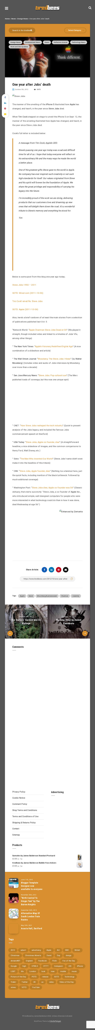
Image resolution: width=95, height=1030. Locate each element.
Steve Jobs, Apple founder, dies (35, 471)
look (43, 971)
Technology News (78, 42)
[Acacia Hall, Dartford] (14, 929)
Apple (72, 104)
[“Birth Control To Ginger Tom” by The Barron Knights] (14, 898)
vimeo (13, 987)
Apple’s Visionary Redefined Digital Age (54, 346)
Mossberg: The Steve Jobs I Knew (54, 359)
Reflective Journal (60, 42)
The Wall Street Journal (25, 359)
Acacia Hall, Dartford (31, 928)
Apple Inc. (75, 492)
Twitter (25, 982)
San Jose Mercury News (25, 375)
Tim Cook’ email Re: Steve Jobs (27, 301)
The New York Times (23, 346)
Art (58, 950)
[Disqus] (47, 681)
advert (23, 950)
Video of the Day (66, 982)
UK (34, 982)
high (24, 966)
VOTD (24, 987)
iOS (70, 966)
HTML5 (35, 966)
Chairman (64, 596)
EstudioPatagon (55, 1021)
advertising (36, 950)
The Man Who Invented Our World (36, 458)
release (45, 977)
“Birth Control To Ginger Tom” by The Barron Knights (30, 901)
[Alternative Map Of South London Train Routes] (14, 913)
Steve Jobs (53, 108)
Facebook (42, 961)
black (31, 596)
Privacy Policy (18, 792)
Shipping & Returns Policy (24, 822)
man (53, 971)
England (29, 961)
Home (7, 19)
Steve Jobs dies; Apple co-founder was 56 (52, 487)
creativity (75, 596)
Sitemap (16, 835)
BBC (67, 950)
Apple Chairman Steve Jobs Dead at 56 (48, 330)
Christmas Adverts (33, 955)
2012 (13, 950)
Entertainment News (32, 42)
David (49, 955)
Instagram (58, 966)
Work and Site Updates (19, 47)
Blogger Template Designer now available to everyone (31, 885)
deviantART (15, 961)
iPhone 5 (50, 104)
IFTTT (45, 966)
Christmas (15, 955)
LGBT (13, 971)
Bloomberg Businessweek (47, 596)
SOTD (56, 977)
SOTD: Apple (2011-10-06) (25, 309)
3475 (38, 89)
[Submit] (31, 30)
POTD (34, 977)
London (32, 971)
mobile (63, 971)
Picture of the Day (18, 977)
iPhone (80, 966)
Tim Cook (22, 116)
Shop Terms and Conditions (24, 810)
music (74, 971)
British (77, 950)
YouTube (36, 987)
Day (58, 955)
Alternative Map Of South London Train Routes (30, 916)
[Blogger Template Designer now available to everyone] (14, 883)
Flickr (54, 961)
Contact (15, 828)
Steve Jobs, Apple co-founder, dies (42, 442)
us (42, 982)
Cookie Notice (18, 798)
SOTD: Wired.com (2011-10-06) (27, 293)
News (13, 19)
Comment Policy (19, 804)
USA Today (19, 442)
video (51, 982)
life (22, 971)
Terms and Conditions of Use (25, 816)
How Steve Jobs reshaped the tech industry (42, 425)
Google (14, 966)
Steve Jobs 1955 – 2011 (24, 285)
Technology (69, 977)
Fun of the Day (69, 961)
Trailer (13, 982)
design (68, 955)
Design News (22, 19)
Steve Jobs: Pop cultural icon (53, 375)
